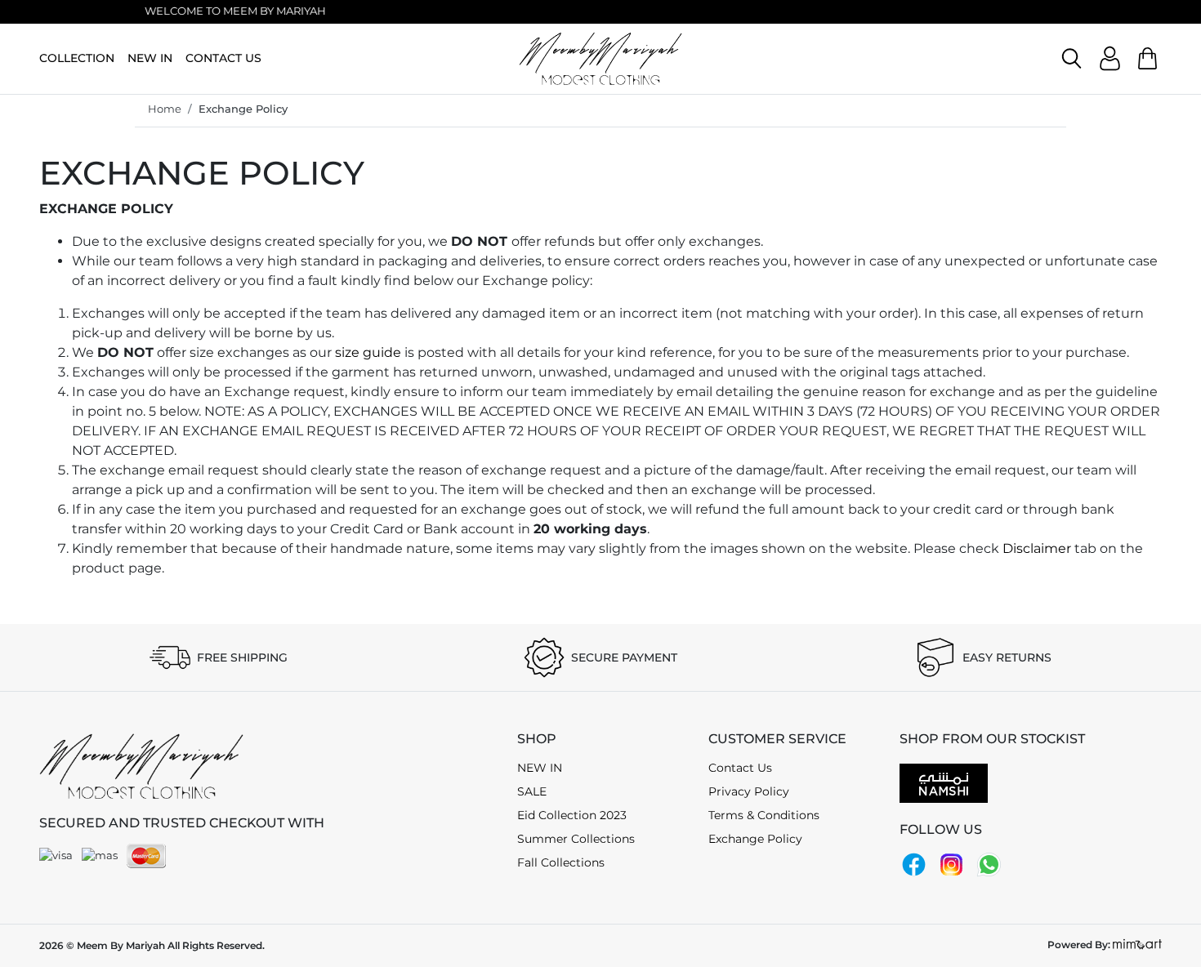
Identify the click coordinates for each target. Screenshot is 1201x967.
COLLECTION (76, 58)
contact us (223, 58)
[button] (1071, 58)
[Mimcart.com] (1137, 944)
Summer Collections (576, 838)
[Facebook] (914, 863)
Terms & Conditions (763, 815)
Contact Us (740, 767)
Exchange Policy (243, 108)
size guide (368, 352)
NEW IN (149, 58)
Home (164, 108)
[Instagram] (951, 863)
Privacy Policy (748, 791)
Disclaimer (1036, 548)
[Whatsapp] (989, 863)
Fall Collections (561, 862)
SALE (532, 791)
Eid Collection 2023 (572, 815)
